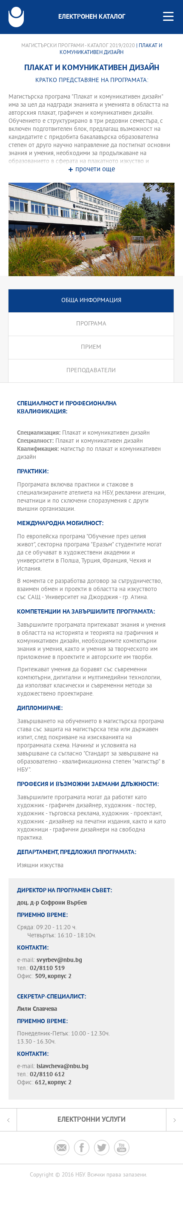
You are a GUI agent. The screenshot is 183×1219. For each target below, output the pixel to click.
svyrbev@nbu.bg (59, 960)
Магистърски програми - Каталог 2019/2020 (78, 45)
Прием (91, 347)
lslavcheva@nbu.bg (63, 1067)
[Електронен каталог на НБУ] (16, 17)
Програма (91, 324)
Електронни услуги (91, 1119)
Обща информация (91, 301)
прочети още (95, 169)
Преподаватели (91, 371)
